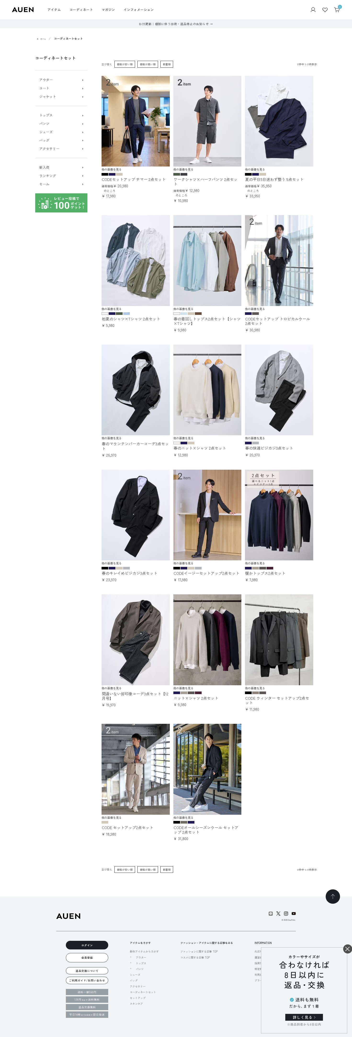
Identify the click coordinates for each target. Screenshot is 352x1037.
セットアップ (138, 998)
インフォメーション (139, 9)
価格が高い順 (148, 64)
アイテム (54, 9)
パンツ (44, 124)
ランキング (47, 176)
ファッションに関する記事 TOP (199, 951)
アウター (46, 80)
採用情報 (260, 963)
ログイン (87, 945)
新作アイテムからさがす (144, 951)
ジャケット (47, 97)
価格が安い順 (125, 64)
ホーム (43, 39)
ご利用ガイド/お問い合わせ (87, 980)
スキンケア (136, 1003)
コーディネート (81, 9)
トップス (46, 115)
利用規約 (260, 974)
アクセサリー (49, 149)
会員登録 (87, 957)
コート (44, 88)
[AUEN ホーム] (23, 9)
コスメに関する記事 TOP (195, 957)
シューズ (46, 132)
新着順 (167, 64)
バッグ (44, 140)
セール (44, 184)
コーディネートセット (143, 992)
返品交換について (87, 971)
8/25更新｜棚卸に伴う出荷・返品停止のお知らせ (174, 24)
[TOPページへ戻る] (333, 896)
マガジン (108, 9)
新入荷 (44, 167)
